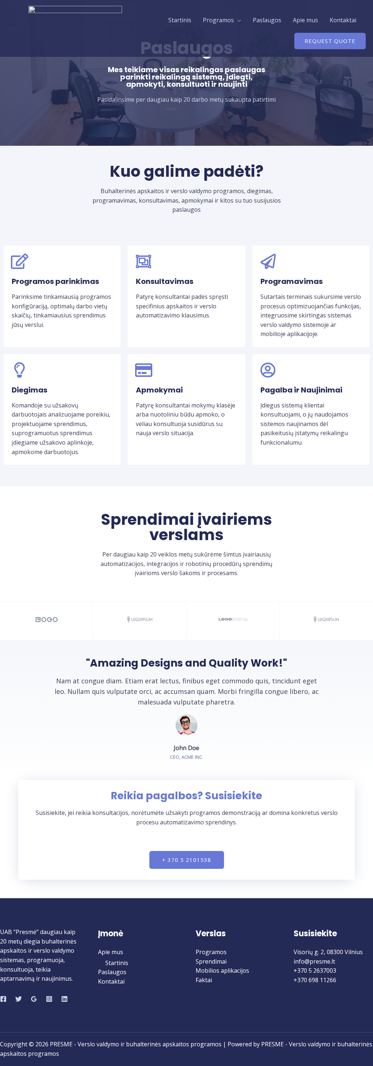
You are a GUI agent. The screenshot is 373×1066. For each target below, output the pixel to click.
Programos (218, 20)
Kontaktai (343, 20)
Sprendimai (211, 961)
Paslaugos (267, 20)
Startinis (179, 20)
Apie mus (305, 20)
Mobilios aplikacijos (222, 971)
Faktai (204, 980)
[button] (186, 860)
